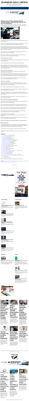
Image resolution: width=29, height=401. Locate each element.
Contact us (2, 350)
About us (5, 350)
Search (10, 351)
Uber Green (23, 104)
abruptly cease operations (20, 40)
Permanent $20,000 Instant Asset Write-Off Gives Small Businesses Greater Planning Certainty (4, 312)
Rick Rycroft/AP (5, 153)
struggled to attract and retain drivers (9, 65)
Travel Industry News (12, 396)
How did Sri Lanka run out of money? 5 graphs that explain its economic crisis (21, 279)
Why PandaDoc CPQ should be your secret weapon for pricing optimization (23, 379)
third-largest (2, 52)
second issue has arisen (4, 73)
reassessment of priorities (6, 49)
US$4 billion (4, 147)
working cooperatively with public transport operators (8, 105)
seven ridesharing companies (6, 143)
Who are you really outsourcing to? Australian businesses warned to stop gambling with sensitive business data (7, 222)
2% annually (13, 126)
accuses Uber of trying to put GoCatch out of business (10, 154)
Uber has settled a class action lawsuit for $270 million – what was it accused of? (15, 120)
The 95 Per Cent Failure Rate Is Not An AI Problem (23, 334)
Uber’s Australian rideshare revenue (7, 145)
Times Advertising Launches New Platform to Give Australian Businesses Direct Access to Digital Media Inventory (4, 383)
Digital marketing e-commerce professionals (12, 350)
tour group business (24, 105)
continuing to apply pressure (8, 77)
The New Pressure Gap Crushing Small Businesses (4, 335)
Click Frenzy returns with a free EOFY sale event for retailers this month (14, 336)
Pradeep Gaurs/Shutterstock (8, 72)
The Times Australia (17, 351)
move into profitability (15, 101)
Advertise (27, 350)
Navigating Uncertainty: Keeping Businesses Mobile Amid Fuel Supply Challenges (7, 239)
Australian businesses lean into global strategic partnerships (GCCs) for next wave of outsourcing (23, 312)
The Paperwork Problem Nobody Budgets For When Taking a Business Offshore (7, 205)
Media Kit (13, 351)
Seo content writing (19, 350)
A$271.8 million (5, 152)
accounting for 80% (5, 144)
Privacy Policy (23, 350)
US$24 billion (15, 92)
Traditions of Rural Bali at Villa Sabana (19, 205)
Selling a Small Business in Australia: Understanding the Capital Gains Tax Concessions (14, 311)
